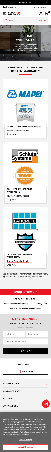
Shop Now (11, 134)
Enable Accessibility (41, 7)
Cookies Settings (25, 440)
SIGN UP (25, 351)
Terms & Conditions (21, 435)
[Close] (47, 2)
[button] (5, 13)
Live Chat (27, 371)
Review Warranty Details (18, 130)
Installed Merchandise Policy (16, 304)
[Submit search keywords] (6, 20)
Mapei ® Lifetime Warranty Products (25, 308)
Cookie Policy (19, 432)
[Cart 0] (46, 13)
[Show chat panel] (46, 404)
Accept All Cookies (25, 447)
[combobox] (25, 20)
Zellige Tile (42, 304)
